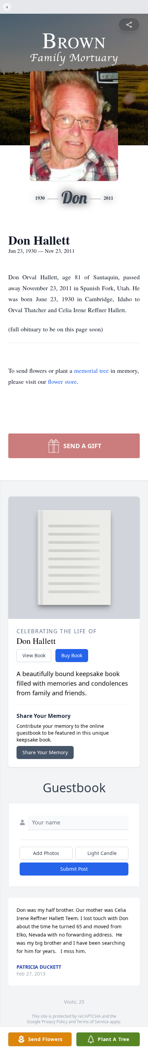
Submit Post (74, 869)
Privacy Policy (54, 1022)
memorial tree (91, 370)
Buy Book (71, 655)
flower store (62, 381)
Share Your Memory (45, 752)
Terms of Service (93, 1022)
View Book (33, 655)
